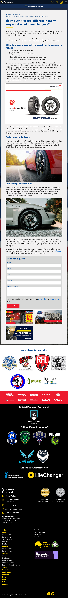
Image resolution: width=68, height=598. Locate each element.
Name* (9, 262)
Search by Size (6, 537)
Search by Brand (7, 539)
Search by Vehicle (7, 535)
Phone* (9, 268)
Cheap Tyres (37, 537)
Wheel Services (7, 560)
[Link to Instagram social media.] (52, 594)
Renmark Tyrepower (35, 6)
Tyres (4, 532)
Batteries (4, 556)
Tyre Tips (5, 544)
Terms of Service (54, 299)
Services (5, 553)
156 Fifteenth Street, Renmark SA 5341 (13, 501)
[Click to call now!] (52, 2)
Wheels (5, 546)
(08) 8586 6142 (11, 505)
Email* (9, 274)
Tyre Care (5, 542)
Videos (4, 582)
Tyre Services (6, 558)
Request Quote (13, 306)
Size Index (37, 530)
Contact (5, 570)
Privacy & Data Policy (12, 595)
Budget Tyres (37, 535)
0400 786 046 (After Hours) (13, 509)
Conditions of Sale (23, 595)
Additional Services (8, 563)
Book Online (7, 572)
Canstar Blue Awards (40, 532)
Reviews (5, 584)
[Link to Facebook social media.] (48, 594)
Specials (5, 567)
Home (9, 14)
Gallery (5, 530)
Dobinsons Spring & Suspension (11, 565)
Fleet (4, 577)
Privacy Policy (42, 299)
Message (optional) (13, 286)
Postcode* (10, 280)
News (4, 579)
